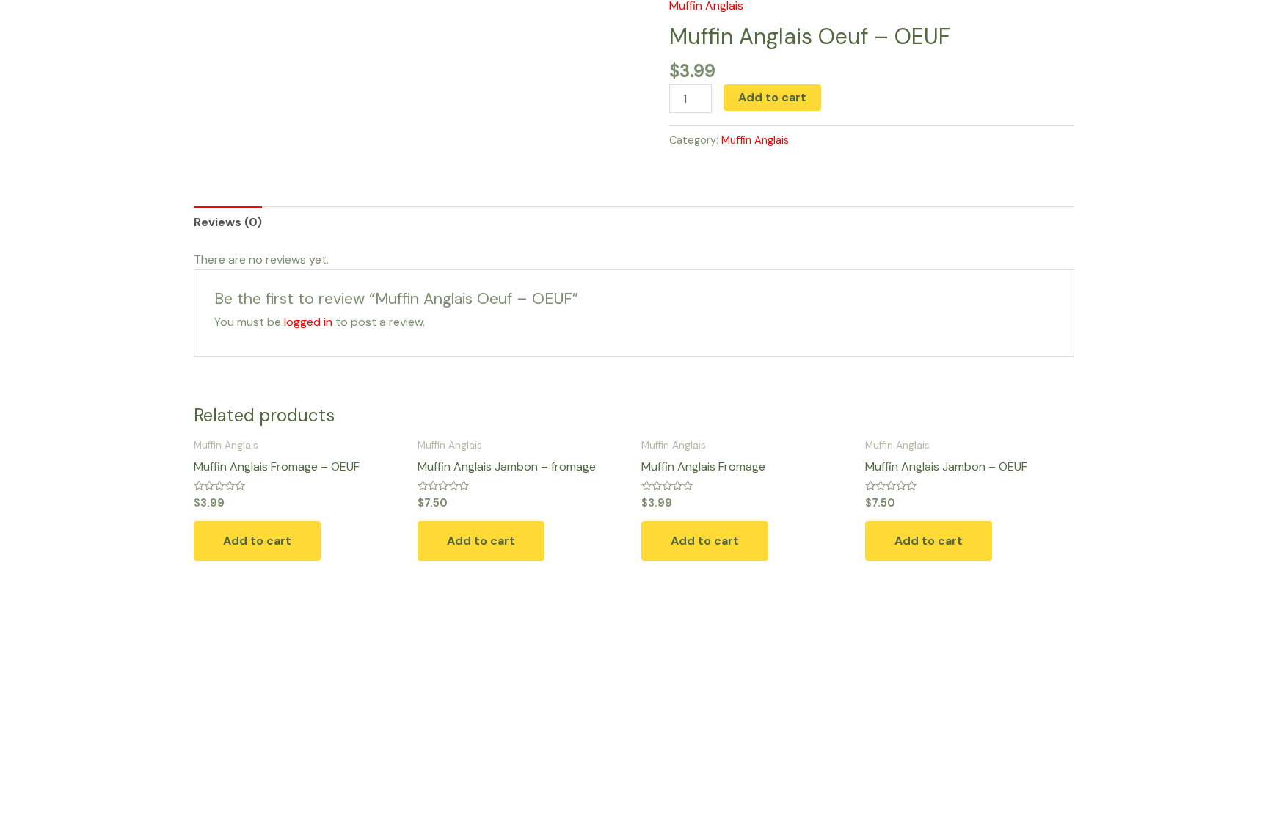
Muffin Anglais (755, 140)
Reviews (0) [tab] (228, 222)
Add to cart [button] (257, 540)
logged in (308, 322)
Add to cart (772, 97)
